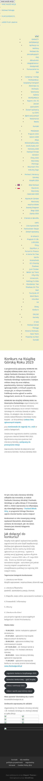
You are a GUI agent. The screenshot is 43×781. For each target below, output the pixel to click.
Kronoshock (34, 260)
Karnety (36, 317)
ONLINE (36, 314)
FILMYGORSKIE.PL (8, 16)
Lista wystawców (32, 226)
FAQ (37, 57)
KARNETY (35, 39)
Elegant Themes (29, 775)
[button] (37, 36)
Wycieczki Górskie (32, 198)
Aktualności (34, 60)
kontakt (14, 760)
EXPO (37, 223)
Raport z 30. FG (33, 101)
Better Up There (32, 272)
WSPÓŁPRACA (33, 98)
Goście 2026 (34, 137)
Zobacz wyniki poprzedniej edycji (19, 691)
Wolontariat (34, 119)
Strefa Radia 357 (32, 146)
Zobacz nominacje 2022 (16, 685)
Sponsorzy (35, 92)
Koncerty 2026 (33, 149)
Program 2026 (33, 134)
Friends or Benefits (31, 218)
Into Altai (35, 299)
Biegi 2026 (35, 210)
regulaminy (29, 762)
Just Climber (34, 269)
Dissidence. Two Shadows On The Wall (32, 287)
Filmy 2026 (35, 158)
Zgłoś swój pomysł (32, 116)
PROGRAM (35, 131)
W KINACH (35, 236)
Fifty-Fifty (35, 275)
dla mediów (24, 760)
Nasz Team (34, 334)
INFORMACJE (34, 42)
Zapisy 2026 (34, 213)
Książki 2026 (34, 180)
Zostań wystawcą (32, 232)
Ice (38, 302)
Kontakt (36, 126)
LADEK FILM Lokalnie (9, 22)
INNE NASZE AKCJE (9, 4)
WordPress (29, 778)
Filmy (37, 245)
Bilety (37, 307)
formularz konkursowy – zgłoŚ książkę (21, 679)
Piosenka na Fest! (32, 337)
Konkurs (35, 310)
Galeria (36, 95)
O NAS (36, 322)
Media (36, 122)
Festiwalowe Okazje (31, 229)
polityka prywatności (14, 762)
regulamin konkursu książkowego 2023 (21, 673)
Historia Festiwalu (32, 331)
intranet (12, 765)
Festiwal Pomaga (8, 10)
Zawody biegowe (32, 207)
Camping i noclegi (32, 77)
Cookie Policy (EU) (25, 765)
